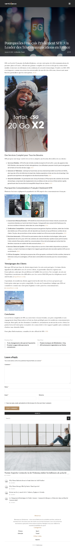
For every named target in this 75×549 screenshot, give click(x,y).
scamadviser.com (11, 288)
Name (7, 387)
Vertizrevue (39, 545)
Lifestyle (17, 52)
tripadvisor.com (19, 277)
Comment (8, 364)
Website (41, 395)
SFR (46, 331)
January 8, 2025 (9, 52)
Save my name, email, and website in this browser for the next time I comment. (28, 403)
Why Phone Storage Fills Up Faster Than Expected (24, 486)
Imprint (37, 539)
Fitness (20, 531)
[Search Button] (68, 418)
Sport (37, 531)
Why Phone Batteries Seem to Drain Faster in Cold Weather (26, 480)
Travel (23, 52)
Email (7, 395)
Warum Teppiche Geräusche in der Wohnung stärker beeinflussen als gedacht (35, 473)
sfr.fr (34, 72)
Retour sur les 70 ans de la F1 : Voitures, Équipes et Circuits (26, 492)
